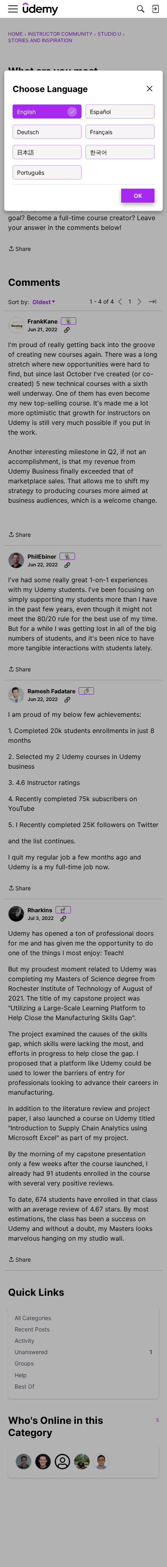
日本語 (25, 151)
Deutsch (28, 131)
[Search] (140, 9)
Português (30, 172)
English (26, 111)
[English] (40, 9)
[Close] (149, 89)
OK (138, 195)
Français (101, 131)
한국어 (98, 151)
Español (100, 111)
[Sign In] (155, 9)
